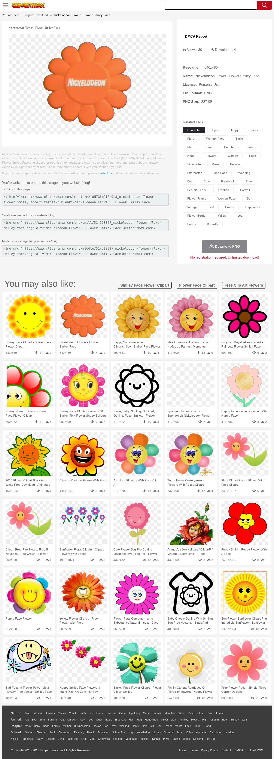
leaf (240, 215)
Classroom (64, 732)
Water (182, 713)
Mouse (195, 719)
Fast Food (72, 738)
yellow (222, 215)
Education (103, 732)
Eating (176, 738)
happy (234, 130)
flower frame (196, 198)
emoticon (251, 147)
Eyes (113, 726)
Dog (90, 719)
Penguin (214, 719)
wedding (244, 173)
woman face (215, 138)
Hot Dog (211, 738)
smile (239, 138)
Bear (34, 719)
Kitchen (144, 738)
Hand (207, 726)
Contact (225, 750)
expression (194, 173)
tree (249, 181)
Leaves (50, 713)
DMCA (238, 750)
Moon (146, 713)
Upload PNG (254, 750)
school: (16, 732)
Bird (42, 719)
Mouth (178, 726)
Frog (139, 719)
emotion (223, 190)
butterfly (212, 224)
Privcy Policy (209, 750)
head (191, 155)
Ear (106, 726)
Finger (197, 726)
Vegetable (131, 738)
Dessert (50, 738)
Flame (100, 713)
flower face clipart (197, 285)
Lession (229, 732)
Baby (37, 726)
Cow (82, 719)
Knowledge (143, 732)
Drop (210, 713)
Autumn (38, 713)
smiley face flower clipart (144, 285)
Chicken (72, 719)
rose (215, 164)
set (249, 198)
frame (229, 207)
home (135, 726)
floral (191, 138)
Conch (73, 713)
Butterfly (52, 719)
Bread (186, 738)
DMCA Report (196, 36)
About (183, 750)
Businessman (82, 726)
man (190, 147)
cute (207, 181)
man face (220, 173)
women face (226, 198)
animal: (16, 719)
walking (124, 726)
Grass (122, 713)
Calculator (216, 732)
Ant (27, 719)
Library (157, 732)
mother (67, 726)
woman (233, 155)
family (56, 726)
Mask (28, 726)
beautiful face (197, 190)
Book (52, 732)
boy (159, 726)
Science (168, 732)
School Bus (118, 732)
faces (254, 130)
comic (208, 147)
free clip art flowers (244, 285)
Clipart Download (36, 15)
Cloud (200, 713)
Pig (204, 719)
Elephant (120, 719)
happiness (252, 207)
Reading (79, 732)
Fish (131, 719)
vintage (192, 207)
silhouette (194, 164)
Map (131, 732)
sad (211, 207)
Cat (62, 719)
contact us (105, 173)
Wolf (244, 719)
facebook (228, 181)
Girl (152, 726)
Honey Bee (151, 719)
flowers (211, 155)
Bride (46, 726)
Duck (99, 719)
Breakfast (27, 738)
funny (191, 224)
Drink (61, 738)
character (194, 130)
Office (189, 732)
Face (188, 726)
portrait (245, 190)
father (168, 726)
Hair (144, 726)
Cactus (62, 713)
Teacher (41, 732)
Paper (179, 732)
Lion (173, 719)
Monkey (183, 719)
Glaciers (111, 713)
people (229, 147)
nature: (16, 713)
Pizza (166, 738)
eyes (215, 130)
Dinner (156, 738)
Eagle (108, 719)
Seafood (118, 738)
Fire (91, 713)
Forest (219, 713)
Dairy (39, 738)
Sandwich (104, 738)
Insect (164, 719)
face (252, 155)
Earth (83, 713)
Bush (191, 713)
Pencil (90, 732)
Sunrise (157, 713)
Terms (194, 750)
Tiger (225, 719)
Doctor (97, 726)
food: (15, 738)
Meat (92, 738)
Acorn (27, 713)
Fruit (83, 738)
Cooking (198, 738)
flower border (197, 215)
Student (29, 732)
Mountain (170, 713)
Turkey (235, 719)
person (235, 164)
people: (16, 726)
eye (189, 181)
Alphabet (201, 732)
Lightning (134, 713)
